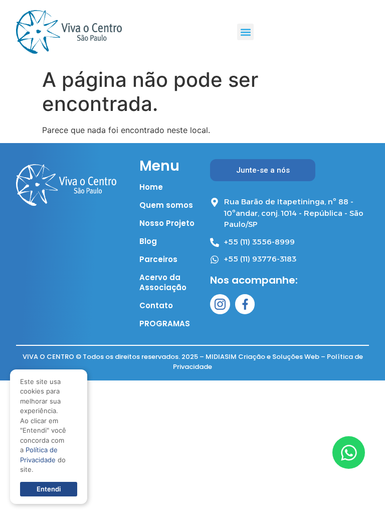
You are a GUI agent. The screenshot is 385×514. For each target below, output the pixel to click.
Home (151, 187)
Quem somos (166, 205)
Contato (156, 306)
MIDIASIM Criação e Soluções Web (262, 356)
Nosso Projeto (167, 223)
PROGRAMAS (164, 324)
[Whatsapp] (348, 452)
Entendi (49, 489)
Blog (148, 241)
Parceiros (158, 259)
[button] (245, 32)
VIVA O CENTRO (48, 356)
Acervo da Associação (162, 283)
